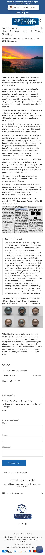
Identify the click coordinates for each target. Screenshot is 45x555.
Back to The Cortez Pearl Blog (16, 473)
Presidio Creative (18, 547)
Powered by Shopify (31, 547)
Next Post (37, 375)
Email (5, 435)
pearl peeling (21, 370)
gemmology (10, 370)
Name (5, 423)
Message (6, 447)
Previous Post (9, 375)
